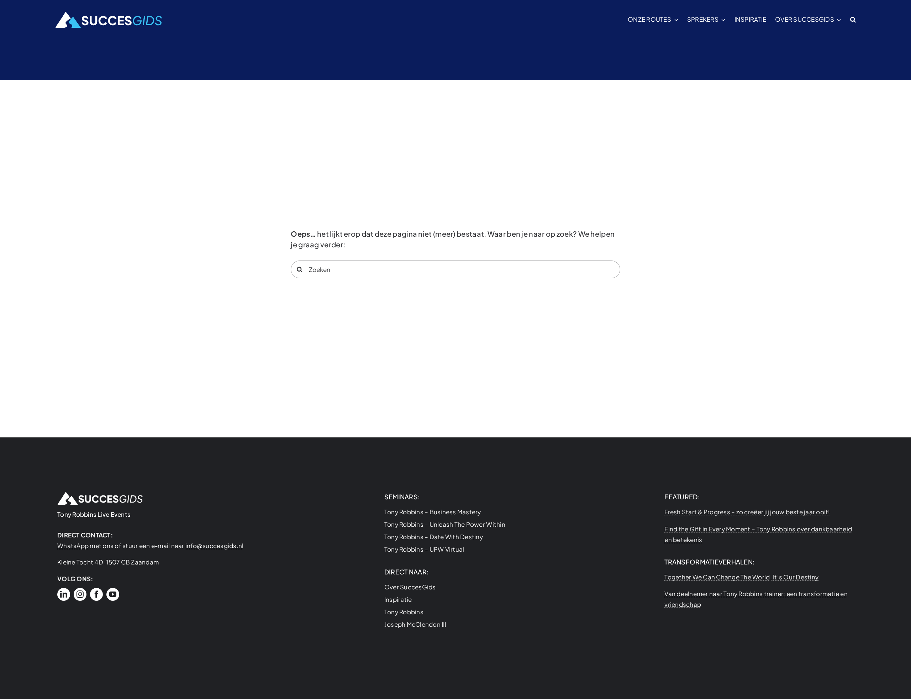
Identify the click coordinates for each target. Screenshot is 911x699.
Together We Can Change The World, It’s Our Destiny (741, 577)
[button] (853, 19)
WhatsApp (73, 546)
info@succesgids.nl (214, 546)
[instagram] (80, 594)
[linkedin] (63, 594)
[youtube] (112, 594)
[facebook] (96, 594)
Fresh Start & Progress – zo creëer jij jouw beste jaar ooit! (747, 512)
